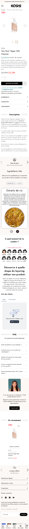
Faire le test (14, 408)
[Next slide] (17, 231)
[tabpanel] (14, 441)
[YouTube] (13, 498)
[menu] (2, 6)
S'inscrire (23, 514)
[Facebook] (2, 498)
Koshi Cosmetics (16, 521)
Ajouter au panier (12, 83)
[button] (12, 41)
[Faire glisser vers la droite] (25, 25)
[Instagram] (6, 498)
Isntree (3, 48)
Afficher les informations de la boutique (11, 93)
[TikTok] (10, 498)
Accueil (3, 10)
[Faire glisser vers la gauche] (3, 25)
